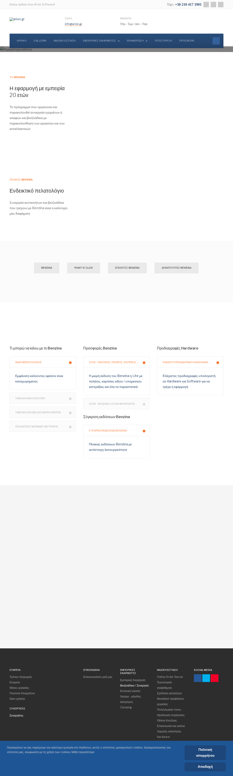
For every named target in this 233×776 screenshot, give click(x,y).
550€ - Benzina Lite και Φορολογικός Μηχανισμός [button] (119, 403)
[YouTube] (220, 4)
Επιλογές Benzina (127, 267)
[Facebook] (206, 4)
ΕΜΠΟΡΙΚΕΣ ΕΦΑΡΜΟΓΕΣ (100, 40)
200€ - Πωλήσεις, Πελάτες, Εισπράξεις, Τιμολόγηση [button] (119, 362)
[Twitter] (213, 4)
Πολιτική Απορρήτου (22, 693)
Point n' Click (83, 267)
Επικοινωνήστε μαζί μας (97, 677)
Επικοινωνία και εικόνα (171, 726)
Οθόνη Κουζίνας (167, 720)
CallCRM (40, 40)
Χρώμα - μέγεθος (130, 696)
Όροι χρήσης (17, 698)
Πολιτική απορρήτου (205, 753)
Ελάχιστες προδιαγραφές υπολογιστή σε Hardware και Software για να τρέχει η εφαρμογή (189, 381)
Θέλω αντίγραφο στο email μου (69, 614)
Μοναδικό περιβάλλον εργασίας (170, 701)
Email (69, 18)
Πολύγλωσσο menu (169, 709)
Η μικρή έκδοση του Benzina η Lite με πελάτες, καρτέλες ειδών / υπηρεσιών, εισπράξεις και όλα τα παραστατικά (115, 381)
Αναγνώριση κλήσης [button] (28, 362)
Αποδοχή (205, 767)
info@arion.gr (73, 24)
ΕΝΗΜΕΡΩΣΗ (135, 40)
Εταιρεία (15, 682)
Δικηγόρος (126, 702)
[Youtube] (214, 678)
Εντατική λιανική (130, 691)
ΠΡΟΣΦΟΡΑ (186, 40)
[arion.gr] (17, 19)
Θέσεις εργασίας (19, 687)
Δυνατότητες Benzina (176, 267)
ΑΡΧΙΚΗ (21, 40)
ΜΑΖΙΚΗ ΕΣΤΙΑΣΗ (65, 40)
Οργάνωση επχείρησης (171, 715)
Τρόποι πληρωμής (21, 677)
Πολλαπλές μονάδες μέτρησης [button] (36, 426)
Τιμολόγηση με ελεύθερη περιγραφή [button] (40, 412)
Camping (126, 707)
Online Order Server (170, 677)
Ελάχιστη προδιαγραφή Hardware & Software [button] (193, 362)
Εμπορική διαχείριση (132, 680)
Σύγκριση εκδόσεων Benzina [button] (108, 430)
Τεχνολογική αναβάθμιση (164, 685)
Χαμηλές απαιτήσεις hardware (169, 734)
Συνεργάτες (16, 715)
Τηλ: (171, 4)
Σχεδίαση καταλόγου (169, 693)
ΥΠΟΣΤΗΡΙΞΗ (163, 40)
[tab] (43, 362)
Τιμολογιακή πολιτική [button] (30, 398)
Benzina (46, 267)
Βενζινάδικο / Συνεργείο (134, 685)
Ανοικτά (125, 18)
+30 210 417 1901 (188, 4)
